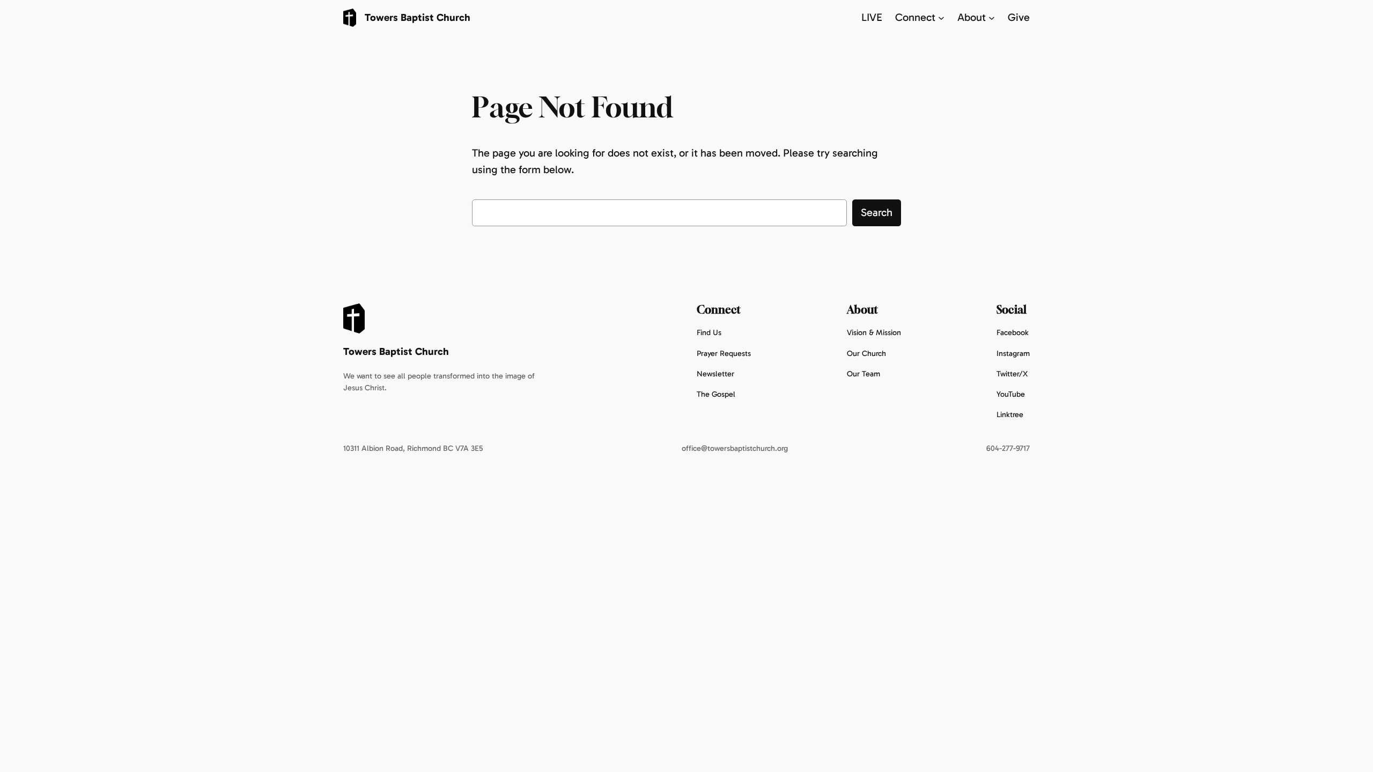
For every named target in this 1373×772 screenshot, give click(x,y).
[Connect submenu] (941, 17)
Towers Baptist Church (417, 17)
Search (876, 212)
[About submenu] (991, 17)
